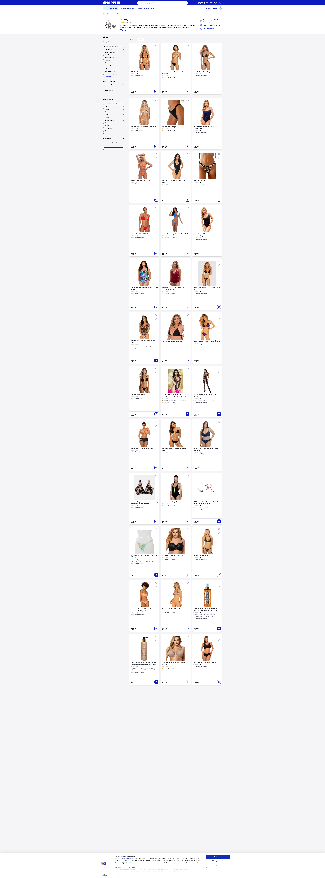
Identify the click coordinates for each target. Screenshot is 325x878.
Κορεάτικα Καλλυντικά (127, 8)
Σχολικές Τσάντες (149, 8)
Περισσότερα (107, 76)
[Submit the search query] (105, 46)
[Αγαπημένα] (215, 2)
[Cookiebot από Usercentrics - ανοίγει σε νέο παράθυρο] (103, 875)
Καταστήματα (111, 13)
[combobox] (162, 3)
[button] (220, 2)
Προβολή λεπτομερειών (121, 874)
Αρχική (105, 13)
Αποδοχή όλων (218, 856)
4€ (103, 149)
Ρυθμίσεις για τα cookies (217, 861)
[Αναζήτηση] (139, 3)
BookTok (139, 8)
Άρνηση (218, 865)
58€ (123, 149)
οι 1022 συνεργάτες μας (126, 858)
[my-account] (211, 2)
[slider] (103, 147)
